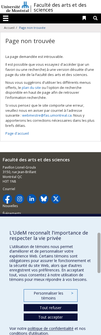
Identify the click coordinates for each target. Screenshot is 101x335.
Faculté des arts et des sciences (60, 7)
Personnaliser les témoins (53, 296)
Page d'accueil (17, 133)
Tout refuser (50, 307)
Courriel (9, 189)
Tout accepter (50, 317)
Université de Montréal (15, 6)
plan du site (31, 87)
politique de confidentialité (51, 328)
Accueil (9, 28)
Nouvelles (10, 206)
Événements (12, 213)
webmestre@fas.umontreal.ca (47, 115)
